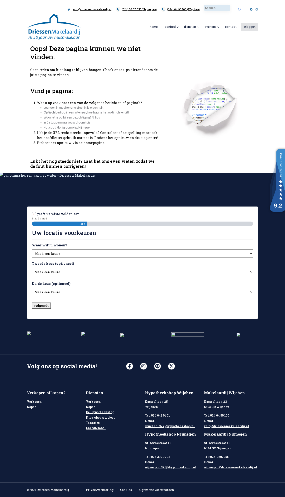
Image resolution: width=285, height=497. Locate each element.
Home (154, 27)
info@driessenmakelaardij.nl (92, 9)
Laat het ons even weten (109, 161)
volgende (41, 305)
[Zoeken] (239, 9)
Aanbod (170, 27)
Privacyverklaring (99, 490)
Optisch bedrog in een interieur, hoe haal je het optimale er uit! (86, 112)
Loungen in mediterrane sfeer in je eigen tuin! (74, 108)
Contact (231, 27)
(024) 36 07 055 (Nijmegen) (139, 9)
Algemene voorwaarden (156, 490)
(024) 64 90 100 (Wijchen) (183, 9)
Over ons (210, 27)
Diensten (190, 27)
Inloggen (250, 27)
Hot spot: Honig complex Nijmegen (67, 127)
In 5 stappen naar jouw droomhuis (67, 122)
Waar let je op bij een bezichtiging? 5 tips (72, 117)
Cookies (126, 490)
